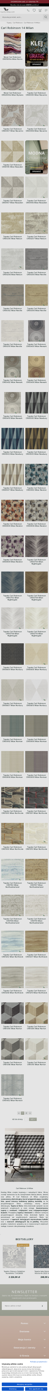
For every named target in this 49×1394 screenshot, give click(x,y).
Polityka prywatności (38, 1362)
